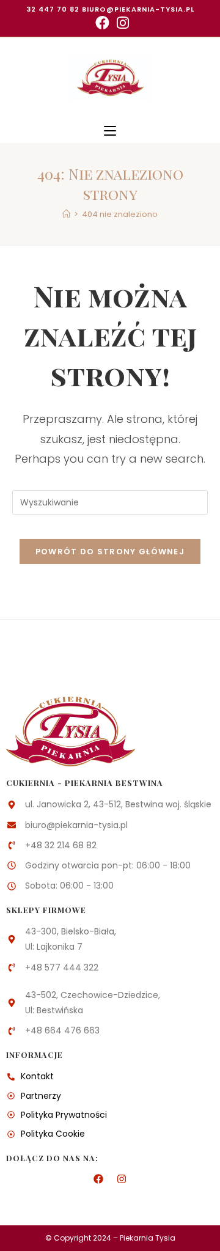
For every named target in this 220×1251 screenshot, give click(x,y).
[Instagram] (121, 1179)
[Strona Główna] (66, 214)
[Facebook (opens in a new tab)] (102, 23)
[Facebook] (98, 1179)
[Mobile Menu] (110, 131)
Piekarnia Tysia (147, 1238)
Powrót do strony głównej (110, 551)
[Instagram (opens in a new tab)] (121, 23)
